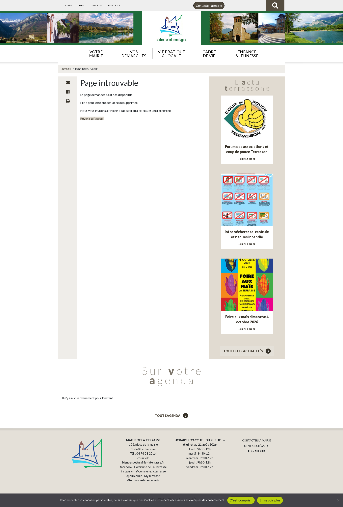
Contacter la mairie (209, 5)
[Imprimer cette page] (68, 100)
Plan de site (114, 5)
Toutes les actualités (243, 351)
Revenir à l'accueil (92, 118)
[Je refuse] (338, 500)
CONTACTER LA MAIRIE (256, 440)
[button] (96, 53)
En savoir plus (269, 500)
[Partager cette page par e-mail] (68, 82)
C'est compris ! (241, 500)
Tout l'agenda (168, 415)
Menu (82, 5)
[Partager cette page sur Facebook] (68, 91)
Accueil (69, 5)
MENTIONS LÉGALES (256, 445)
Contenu (97, 5)
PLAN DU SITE (256, 451)
